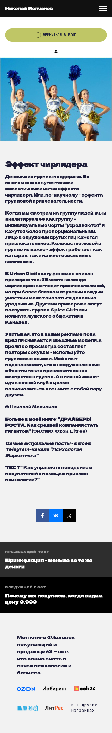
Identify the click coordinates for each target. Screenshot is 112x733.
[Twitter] (69, 515)
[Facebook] (42, 515)
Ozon (61, 431)
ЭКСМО (43, 431)
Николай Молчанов (29, 8)
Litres (77, 431)
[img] (26, 689)
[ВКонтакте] (56, 515)
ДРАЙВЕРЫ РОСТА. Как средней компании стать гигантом (51, 425)
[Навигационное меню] (103, 8)
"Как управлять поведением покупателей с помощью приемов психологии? (48, 473)
